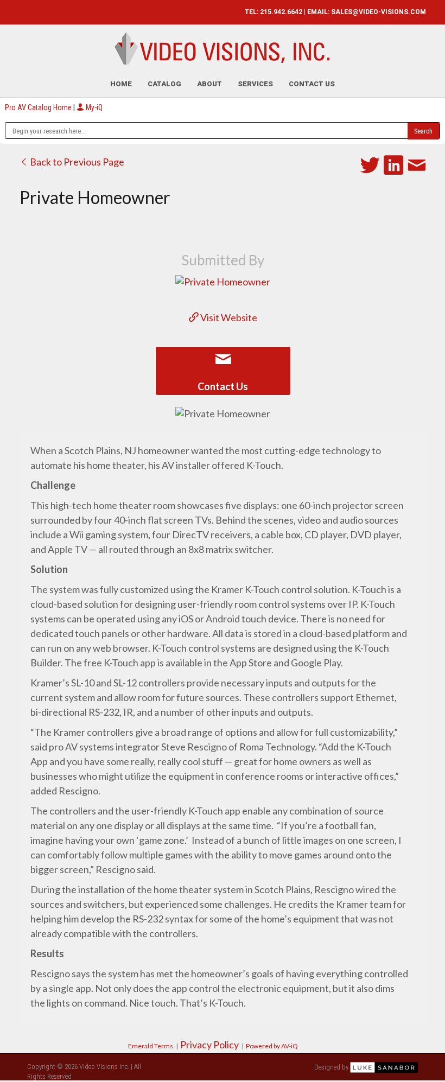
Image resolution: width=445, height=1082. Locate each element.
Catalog (164, 84)
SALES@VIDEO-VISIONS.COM (378, 12)
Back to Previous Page (76, 162)
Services (255, 84)
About (209, 84)
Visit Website (228, 317)
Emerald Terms (150, 1046)
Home (121, 84)
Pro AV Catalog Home (39, 107)
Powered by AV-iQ (272, 1046)
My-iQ (93, 107)
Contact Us (312, 84)
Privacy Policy (209, 1045)
